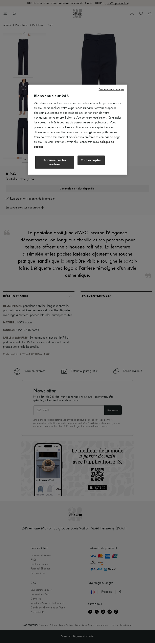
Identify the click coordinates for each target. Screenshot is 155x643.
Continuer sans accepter (111, 89)
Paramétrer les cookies (54, 162)
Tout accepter (91, 160)
